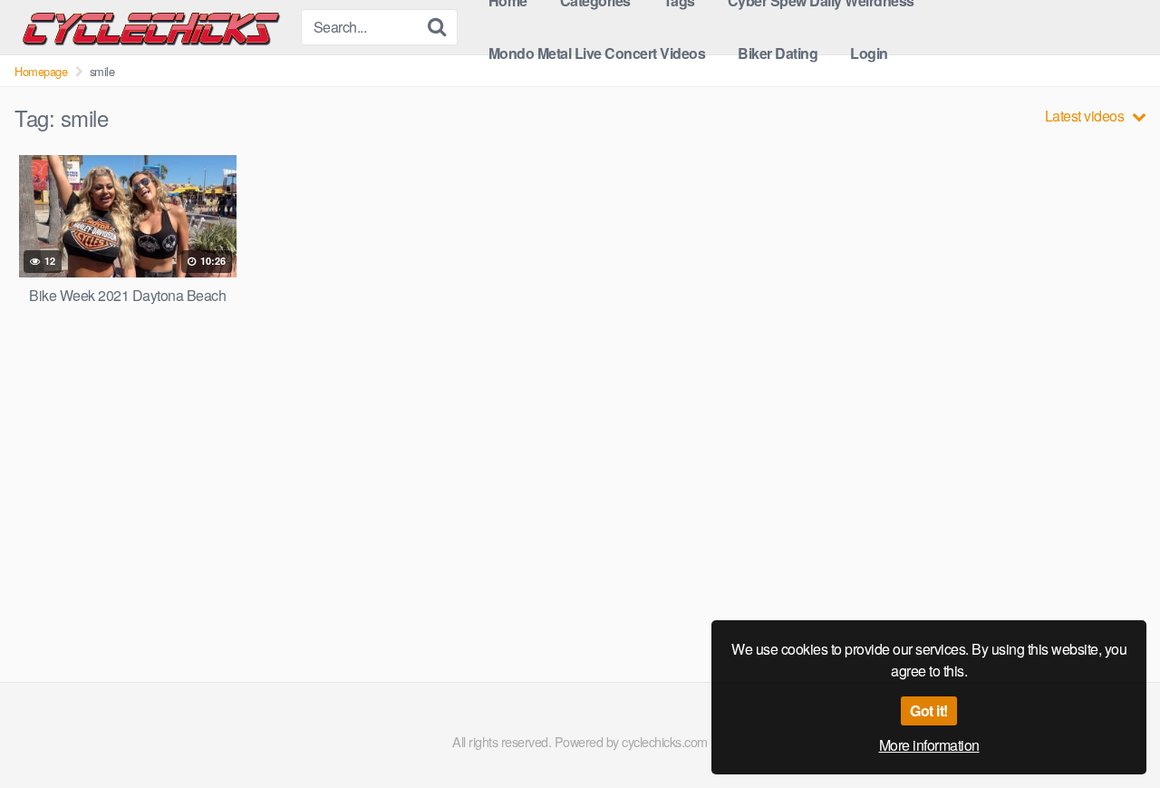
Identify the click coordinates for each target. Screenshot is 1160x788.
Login (869, 53)
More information (929, 744)
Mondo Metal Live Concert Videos (597, 53)
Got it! (929, 710)
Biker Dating (777, 53)
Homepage (40, 71)
